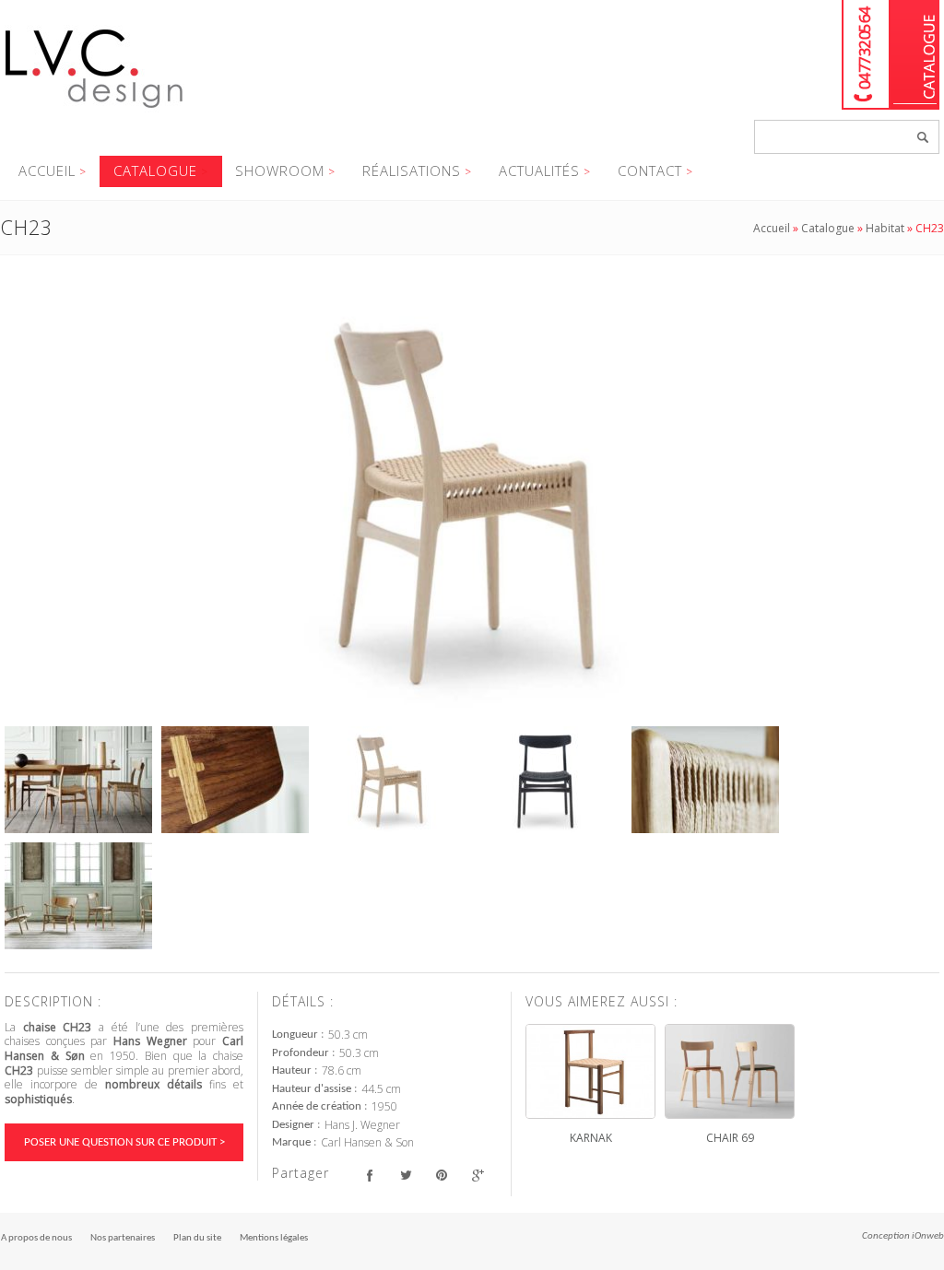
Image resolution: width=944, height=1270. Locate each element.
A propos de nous (36, 1238)
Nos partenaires (122, 1238)
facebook (369, 1175)
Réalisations (411, 170)
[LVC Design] (94, 109)
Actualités (539, 170)
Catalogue (915, 55)
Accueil (47, 170)
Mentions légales (274, 1238)
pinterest (441, 1175)
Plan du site (197, 1238)
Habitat (885, 228)
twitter (405, 1175)
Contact (650, 170)
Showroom (279, 170)
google (477, 1175)
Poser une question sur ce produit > (124, 1142)
